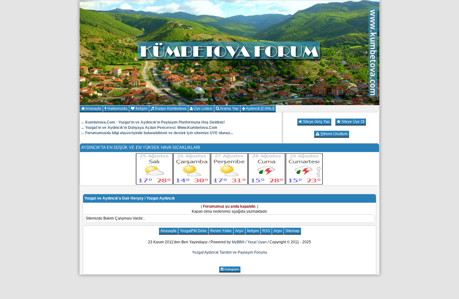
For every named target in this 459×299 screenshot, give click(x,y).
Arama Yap (229, 108)
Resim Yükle (221, 231)
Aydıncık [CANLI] (259, 108)
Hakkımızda (116, 108)
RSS (266, 231)
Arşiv (239, 231)
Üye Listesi (202, 108)
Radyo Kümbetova (170, 108)
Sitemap (292, 231)
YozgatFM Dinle (193, 231)
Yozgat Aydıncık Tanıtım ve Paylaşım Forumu (229, 252)
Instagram (231, 269)
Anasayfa (93, 108)
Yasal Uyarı (257, 242)
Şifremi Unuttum (333, 134)
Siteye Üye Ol (352, 121)
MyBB (237, 242)
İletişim (141, 108)
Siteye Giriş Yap (316, 121)
